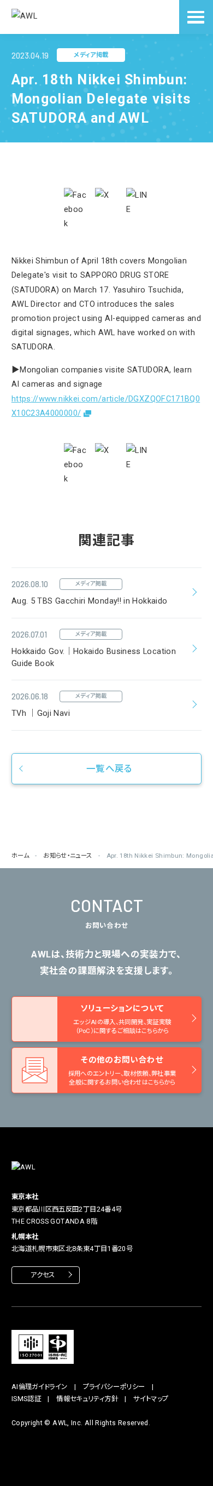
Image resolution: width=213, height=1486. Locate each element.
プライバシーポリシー (114, 1386)
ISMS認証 (26, 1399)
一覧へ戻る (109, 769)
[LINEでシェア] (137, 202)
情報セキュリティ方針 (87, 1399)
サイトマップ (150, 1399)
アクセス (42, 1275)
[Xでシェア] (106, 199)
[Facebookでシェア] (75, 209)
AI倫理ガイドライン (39, 1386)
